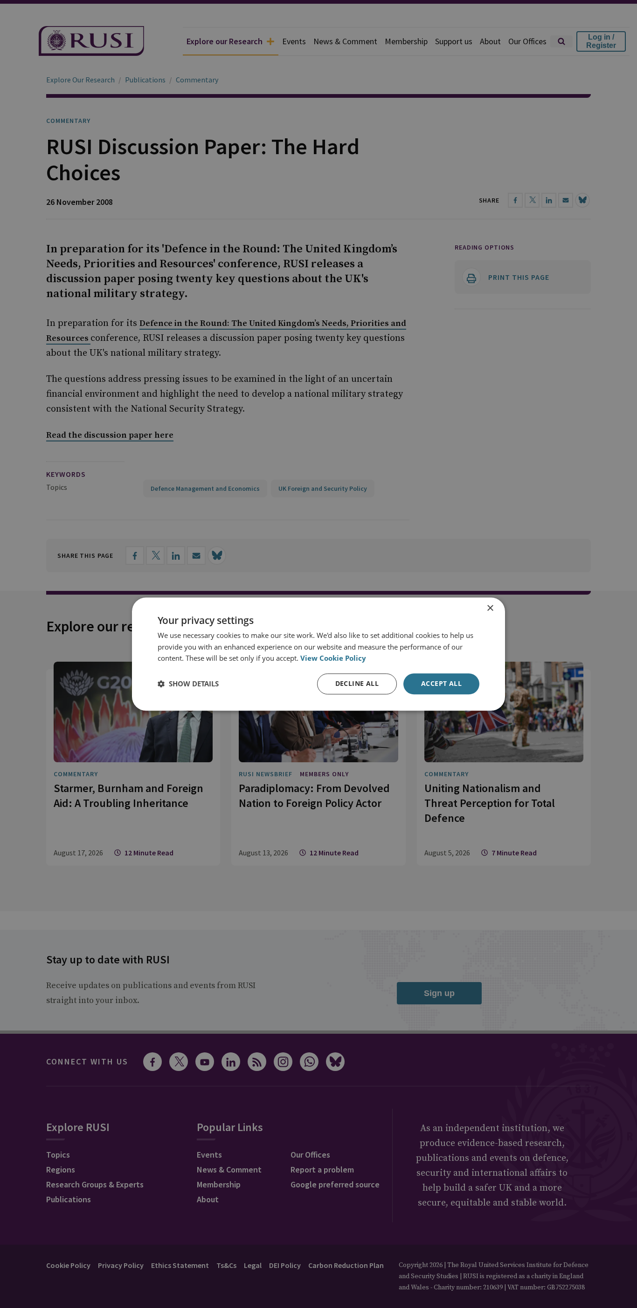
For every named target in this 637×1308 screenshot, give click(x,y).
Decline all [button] (357, 683)
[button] (188, 684)
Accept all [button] (441, 683)
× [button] (489, 608)
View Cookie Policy (333, 658)
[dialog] (318, 654)
